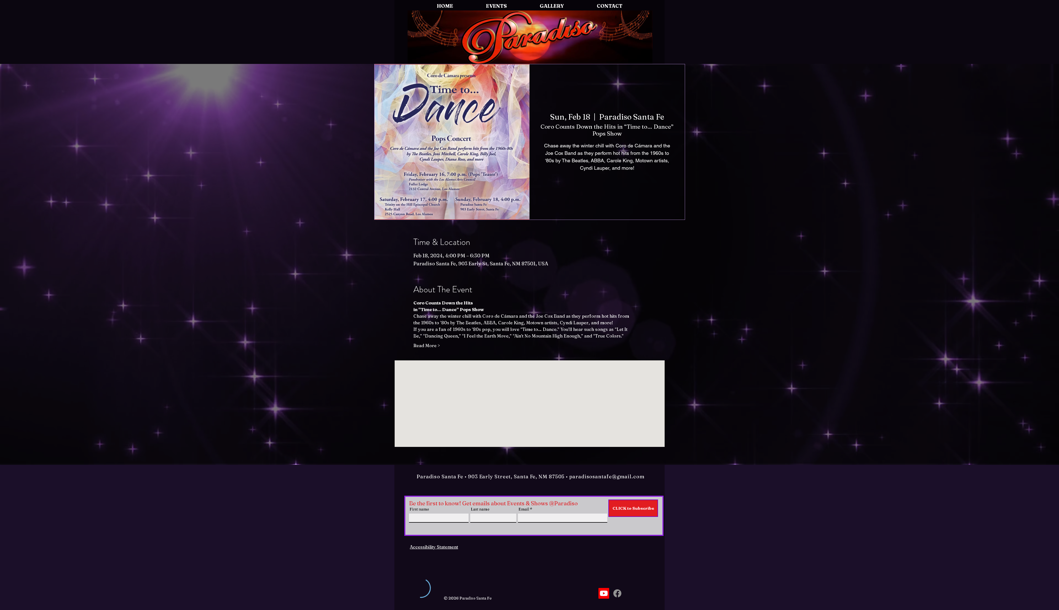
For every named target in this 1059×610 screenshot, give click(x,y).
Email (523, 509)
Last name (480, 509)
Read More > (426, 345)
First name (419, 509)
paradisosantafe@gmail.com (607, 476)
